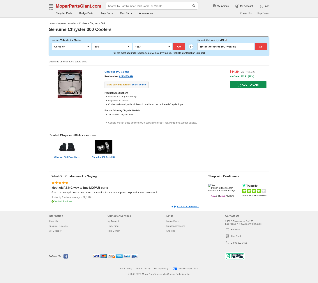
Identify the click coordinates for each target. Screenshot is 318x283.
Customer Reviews (58, 226)
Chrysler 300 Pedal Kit (103, 157)
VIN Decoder (55, 231)
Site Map (170, 231)
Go (179, 46)
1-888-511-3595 (239, 243)
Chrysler (94, 23)
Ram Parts (126, 13)
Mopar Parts (172, 221)
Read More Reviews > (188, 206)
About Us (53, 221)
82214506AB (126, 76)
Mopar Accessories (66, 23)
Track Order (113, 226)
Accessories (146, 13)
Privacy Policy (161, 268)
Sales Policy (126, 268)
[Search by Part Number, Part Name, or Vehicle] (194, 6)
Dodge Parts (86, 13)
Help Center (263, 13)
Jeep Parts (107, 13)
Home (52, 23)
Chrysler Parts (64, 13)
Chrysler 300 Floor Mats (67, 157)
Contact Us (246, 13)
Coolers (83, 23)
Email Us (235, 229)
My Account (113, 221)
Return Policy (143, 268)
